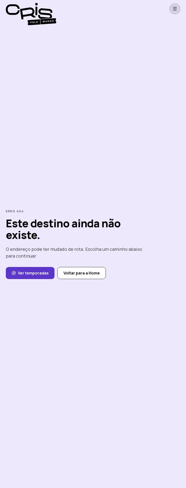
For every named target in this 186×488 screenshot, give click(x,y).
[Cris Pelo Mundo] (29, 9)
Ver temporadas (33, 273)
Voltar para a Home (81, 273)
